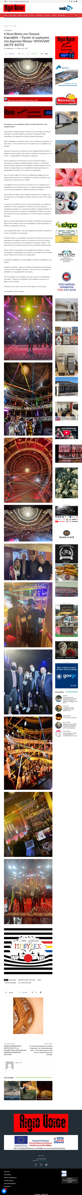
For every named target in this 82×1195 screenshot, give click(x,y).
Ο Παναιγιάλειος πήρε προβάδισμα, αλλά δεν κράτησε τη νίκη (28, 1097)
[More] (41, 992)
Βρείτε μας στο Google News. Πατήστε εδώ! (23, 100)
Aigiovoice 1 (10, 48)
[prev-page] (5, 1103)
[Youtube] (76, 1)
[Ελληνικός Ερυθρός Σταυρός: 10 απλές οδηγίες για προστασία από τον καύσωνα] (58, 733)
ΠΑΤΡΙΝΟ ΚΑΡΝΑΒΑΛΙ (10, 983)
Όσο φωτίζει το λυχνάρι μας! (44, 1098)
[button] (76, 15)
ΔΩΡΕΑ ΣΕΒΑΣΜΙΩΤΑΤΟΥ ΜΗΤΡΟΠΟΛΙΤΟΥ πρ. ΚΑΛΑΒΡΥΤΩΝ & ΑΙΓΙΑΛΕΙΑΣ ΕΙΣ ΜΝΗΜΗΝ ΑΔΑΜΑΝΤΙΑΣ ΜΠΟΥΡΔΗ (15, 1050)
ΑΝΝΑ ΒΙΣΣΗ (13, 980)
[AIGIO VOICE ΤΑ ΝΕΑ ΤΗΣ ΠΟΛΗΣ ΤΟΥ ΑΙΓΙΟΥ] (14, 8)
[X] (74, 1)
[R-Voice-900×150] (28, 112)
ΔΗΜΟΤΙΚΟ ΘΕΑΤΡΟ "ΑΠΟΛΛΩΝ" (27, 980)
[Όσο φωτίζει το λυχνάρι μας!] (44, 1090)
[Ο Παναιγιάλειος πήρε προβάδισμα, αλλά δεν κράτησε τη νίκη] (28, 1090)
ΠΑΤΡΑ (39, 980)
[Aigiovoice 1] (10, 1066)
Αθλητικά (28, 1094)
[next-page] (8, 1103)
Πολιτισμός (8, 30)
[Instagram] (71, 1)
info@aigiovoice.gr (44, 1160)
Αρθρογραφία (44, 1096)
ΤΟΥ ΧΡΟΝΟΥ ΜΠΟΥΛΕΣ (24, 983)
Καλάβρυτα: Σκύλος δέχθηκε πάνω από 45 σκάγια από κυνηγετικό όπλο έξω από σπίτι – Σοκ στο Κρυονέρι (70, 726)
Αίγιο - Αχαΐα (12, 26)
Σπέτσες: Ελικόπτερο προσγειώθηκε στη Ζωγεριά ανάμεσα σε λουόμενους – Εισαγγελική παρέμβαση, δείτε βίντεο (12, 1096)
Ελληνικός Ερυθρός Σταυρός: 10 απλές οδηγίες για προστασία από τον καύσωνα (70, 734)
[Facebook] (69, 1)
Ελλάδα (12, 1091)
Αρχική (6, 26)
